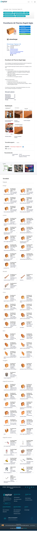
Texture (26, 12)
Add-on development (17, 509)
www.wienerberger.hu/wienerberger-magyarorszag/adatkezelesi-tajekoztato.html (16, 52)
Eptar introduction (6, 509)
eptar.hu (4, 487)
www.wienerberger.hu (14, 50)
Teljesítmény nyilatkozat (25, 30)
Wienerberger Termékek (20, 16)
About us (6, 503)
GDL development (17, 511)
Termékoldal (23, 26)
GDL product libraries (17, 499)
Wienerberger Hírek (8, 12)
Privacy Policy (18, 524)
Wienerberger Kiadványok (9, 14)
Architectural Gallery (28, 499)
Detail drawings (28, 498)
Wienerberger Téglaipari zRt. (17, 9)
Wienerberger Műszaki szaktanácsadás (22, 14)
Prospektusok (23, 32)
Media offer (5, 511)
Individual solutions (17, 513)
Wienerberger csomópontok (18, 12)
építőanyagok (6, 9)
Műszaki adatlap (23, 28)
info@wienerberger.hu (14, 49)
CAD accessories (16, 497)
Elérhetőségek (26, 509)
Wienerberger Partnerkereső (9, 16)
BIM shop (15, 501)
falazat (10, 9)
